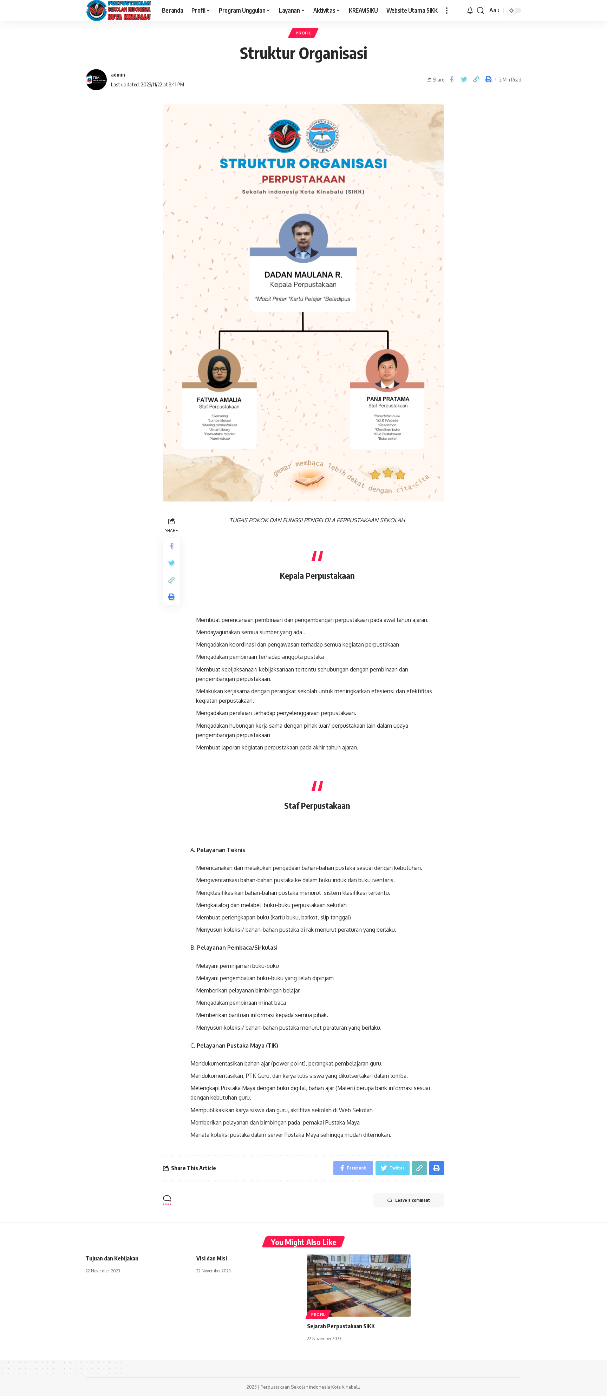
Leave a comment (412, 1200)
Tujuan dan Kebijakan (112, 1258)
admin (118, 74)
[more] (447, 10)
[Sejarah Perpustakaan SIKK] (359, 1285)
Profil (303, 32)
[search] (480, 11)
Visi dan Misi (211, 1258)
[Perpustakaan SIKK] (118, 10)
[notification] (470, 10)
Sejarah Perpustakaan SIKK (341, 1326)
